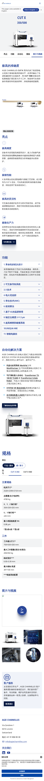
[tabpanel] (22, 529)
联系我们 (9, 704)
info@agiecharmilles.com (16, 741)
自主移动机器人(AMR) (16, 395)
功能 (12, 54)
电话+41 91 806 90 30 (11, 737)
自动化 (20, 54)
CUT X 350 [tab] (15, 472)
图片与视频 (37, 54)
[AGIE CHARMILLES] (6, 3)
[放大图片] (11, 637)
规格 (28, 54)
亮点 (5, 54)
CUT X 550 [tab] (27, 472)
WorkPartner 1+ (14, 368)
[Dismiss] (41, 10)
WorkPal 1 (24, 365)
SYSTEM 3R (12, 388)
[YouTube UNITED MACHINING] (8, 752)
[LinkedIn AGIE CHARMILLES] (3, 752)
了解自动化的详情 (9, 405)
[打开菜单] (40, 3)
